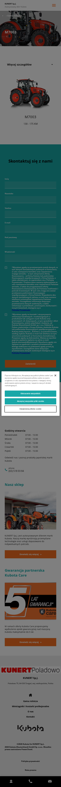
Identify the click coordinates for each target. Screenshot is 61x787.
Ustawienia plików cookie (30, 409)
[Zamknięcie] (55, 375)
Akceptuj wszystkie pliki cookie (30, 401)
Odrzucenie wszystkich (31, 393)
